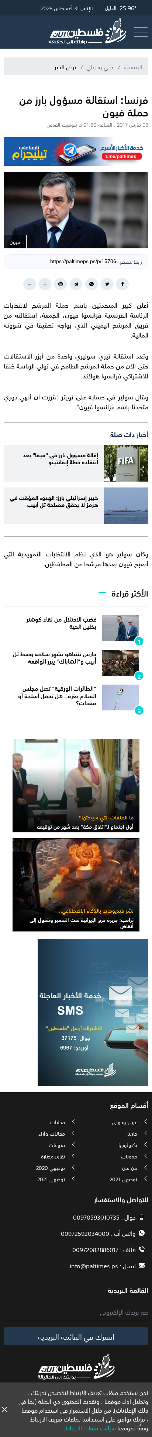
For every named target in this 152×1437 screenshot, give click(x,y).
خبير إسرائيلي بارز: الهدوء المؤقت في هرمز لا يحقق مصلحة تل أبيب (54, 500)
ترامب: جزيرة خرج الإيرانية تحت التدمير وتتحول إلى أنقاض (82, 922)
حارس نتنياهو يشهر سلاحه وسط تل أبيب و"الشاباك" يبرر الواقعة (54, 656)
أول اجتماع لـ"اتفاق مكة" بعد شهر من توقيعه (85, 826)
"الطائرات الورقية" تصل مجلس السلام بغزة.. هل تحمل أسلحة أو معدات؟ (57, 695)
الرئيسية (133, 66)
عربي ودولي (100, 66)
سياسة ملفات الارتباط (90, 1427)
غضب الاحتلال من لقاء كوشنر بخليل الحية (61, 622)
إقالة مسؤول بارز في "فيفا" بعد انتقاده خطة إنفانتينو (60, 457)
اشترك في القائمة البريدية (76, 1336)
